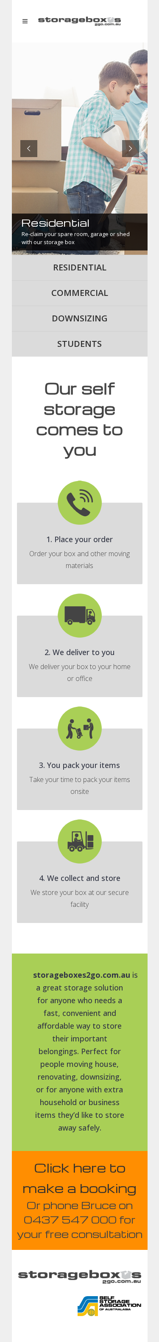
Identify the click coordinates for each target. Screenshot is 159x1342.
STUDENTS (79, 343)
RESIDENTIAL (79, 267)
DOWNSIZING (80, 318)
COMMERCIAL (79, 292)
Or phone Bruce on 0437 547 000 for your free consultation (79, 1220)
